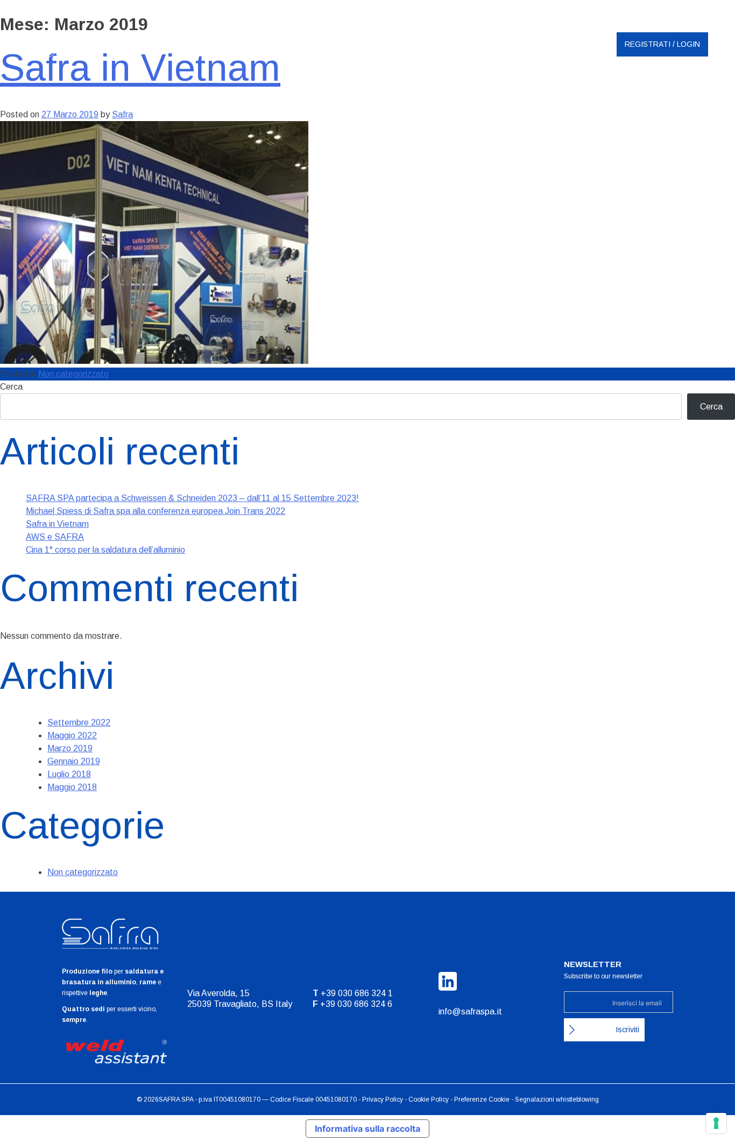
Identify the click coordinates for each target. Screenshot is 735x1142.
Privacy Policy (382, 1099)
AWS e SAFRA (55, 536)
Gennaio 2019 (73, 761)
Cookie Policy (428, 1099)
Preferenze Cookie (482, 1099)
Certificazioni (240, 91)
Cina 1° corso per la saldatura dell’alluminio (105, 549)
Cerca (11, 386)
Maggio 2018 (72, 787)
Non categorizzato (73, 373)
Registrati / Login (662, 44)
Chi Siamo (323, 91)
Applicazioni (474, 91)
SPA (187, 1099)
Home (165, 91)
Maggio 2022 (72, 735)
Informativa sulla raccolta (367, 1128)
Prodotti (397, 91)
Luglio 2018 (69, 774)
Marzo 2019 (70, 748)
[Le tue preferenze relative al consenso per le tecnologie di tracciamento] (716, 1123)
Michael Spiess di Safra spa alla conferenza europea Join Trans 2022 (155, 511)
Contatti (551, 91)
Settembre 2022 (78, 722)
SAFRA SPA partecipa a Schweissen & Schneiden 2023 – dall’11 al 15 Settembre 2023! (192, 498)
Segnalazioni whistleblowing (557, 1099)
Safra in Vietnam (57, 523)
